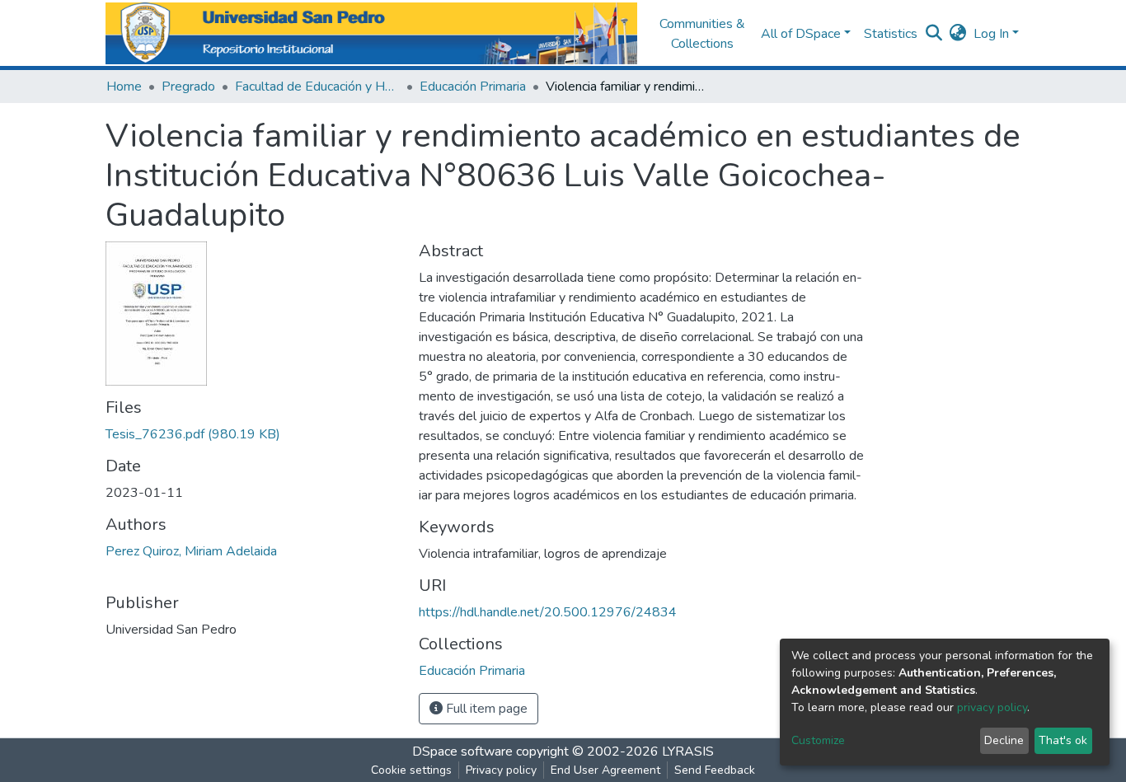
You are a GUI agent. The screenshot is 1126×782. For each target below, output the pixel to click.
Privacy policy (501, 770)
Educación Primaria (473, 86)
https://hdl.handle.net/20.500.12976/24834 (548, 612)
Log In (991, 34)
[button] (958, 34)
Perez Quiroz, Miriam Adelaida (191, 551)
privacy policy (992, 707)
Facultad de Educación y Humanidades (317, 86)
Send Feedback (714, 770)
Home (124, 86)
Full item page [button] (485, 709)
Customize (818, 740)
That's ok (1063, 740)
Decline (1004, 740)
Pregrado (188, 86)
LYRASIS (688, 751)
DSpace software (462, 751)
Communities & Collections (702, 34)
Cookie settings (411, 770)
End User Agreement (605, 770)
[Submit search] (934, 34)
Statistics (890, 34)
